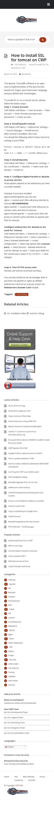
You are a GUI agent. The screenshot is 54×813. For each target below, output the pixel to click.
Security (12, 659)
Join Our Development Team (16, 712)
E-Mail (11, 609)
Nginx (10, 634)
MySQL (12, 630)
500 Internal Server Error (18, 561)
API (9, 588)
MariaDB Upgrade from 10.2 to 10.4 (22, 482)
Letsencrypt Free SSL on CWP (20, 540)
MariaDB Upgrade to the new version (23, 521)
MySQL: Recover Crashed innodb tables (25, 426)
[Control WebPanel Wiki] (27, 20)
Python (11, 651)
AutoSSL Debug (37, 313)
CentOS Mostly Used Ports (19, 566)
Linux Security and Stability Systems (19, 764)
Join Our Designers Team (14, 727)
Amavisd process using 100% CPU (22, 421)
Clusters (11, 596)
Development (14, 601)
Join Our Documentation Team (16, 733)
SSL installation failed (16, 313)
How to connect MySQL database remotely (26, 501)
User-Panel (13, 680)
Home (6, 776)
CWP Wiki (19, 785)
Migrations (12, 626)
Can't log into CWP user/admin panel (23, 472)
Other (11, 638)
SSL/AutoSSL (21, 64)
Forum (42, 776)
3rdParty (12, 580)
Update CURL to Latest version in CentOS (25, 453)
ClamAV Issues (14, 516)
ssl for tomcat (22, 294)
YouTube (31, 780)
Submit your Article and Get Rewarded (20, 703)
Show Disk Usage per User (19, 411)
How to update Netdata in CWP (21, 458)
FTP (9, 613)
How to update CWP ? (17, 556)
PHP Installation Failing (17, 477)
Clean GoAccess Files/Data (19, 416)
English (10, 747)
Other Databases (15, 643)
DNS (10, 605)
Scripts (11, 655)
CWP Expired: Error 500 (17, 448)
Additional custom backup (19, 487)
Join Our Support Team (13, 717)
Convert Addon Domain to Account (22, 551)
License (11, 617)
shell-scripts (13, 664)
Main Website (28, 776)
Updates (12, 676)
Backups (12, 592)
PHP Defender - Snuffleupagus (21, 526)
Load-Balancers (14, 622)
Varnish (11, 685)
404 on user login (15, 545)
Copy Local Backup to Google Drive (22, 511)
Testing (11, 672)
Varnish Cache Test (16, 506)
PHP (11, 647)
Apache (12, 584)
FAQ (16, 776)
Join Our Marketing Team (14, 722)
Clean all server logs (16, 405)
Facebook (19, 780)
